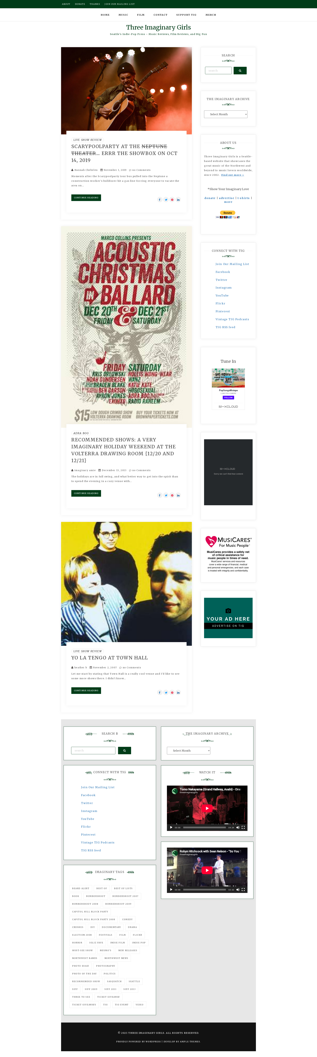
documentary (111, 927)
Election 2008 (82, 935)
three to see (81, 997)
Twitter (222, 279)
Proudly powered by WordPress (139, 1041)
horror (77, 942)
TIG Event (122, 1004)
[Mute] (238, 827)
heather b (80, 667)
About (66, 4)
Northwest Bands (84, 958)
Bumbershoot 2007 (125, 896)
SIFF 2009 (91, 989)
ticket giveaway (108, 997)
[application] (207, 808)
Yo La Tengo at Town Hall (109, 658)
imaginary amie (85, 470)
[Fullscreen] (243, 827)
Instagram (224, 287)
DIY (92, 927)
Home (105, 14)
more (228, 201)
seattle (134, 981)
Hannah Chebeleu (86, 170)
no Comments (141, 170)
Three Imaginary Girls (158, 27)
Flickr (221, 303)
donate (210, 198)
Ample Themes (190, 1041)
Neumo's (105, 950)
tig (105, 1004)
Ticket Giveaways (84, 1004)
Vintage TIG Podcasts (232, 319)
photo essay (80, 966)
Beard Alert (80, 888)
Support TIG (186, 14)
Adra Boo (81, 433)
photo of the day (84, 973)
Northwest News (116, 958)
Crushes (77, 927)
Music (123, 14)
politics (110, 973)
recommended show (86, 981)
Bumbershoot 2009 (118, 904)
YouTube (222, 295)
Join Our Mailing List (232, 264)
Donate (80, 4)
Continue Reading (86, 197)
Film (141, 14)
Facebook (223, 272)
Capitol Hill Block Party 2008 (93, 919)
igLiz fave (96, 942)
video (140, 1004)
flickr (137, 935)
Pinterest (223, 311)
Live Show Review (87, 139)
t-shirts (244, 198)
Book (75, 896)
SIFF (75, 989)
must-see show (82, 950)
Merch (211, 14)
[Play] (171, 827)
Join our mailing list (120, 4)
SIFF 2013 (129, 989)
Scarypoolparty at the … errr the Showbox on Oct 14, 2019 (124, 153)
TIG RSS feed (225, 327)
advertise (226, 198)
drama (132, 927)
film (122, 935)
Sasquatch (114, 981)
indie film (117, 942)
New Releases (127, 950)
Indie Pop (139, 942)
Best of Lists (123, 888)
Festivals (105, 935)
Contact (161, 14)
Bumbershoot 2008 (85, 904)
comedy (127, 919)
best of (101, 888)
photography (105, 966)
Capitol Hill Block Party (90, 911)
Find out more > (232, 174)
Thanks (95, 4)
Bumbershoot (96, 896)
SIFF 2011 (110, 989)
